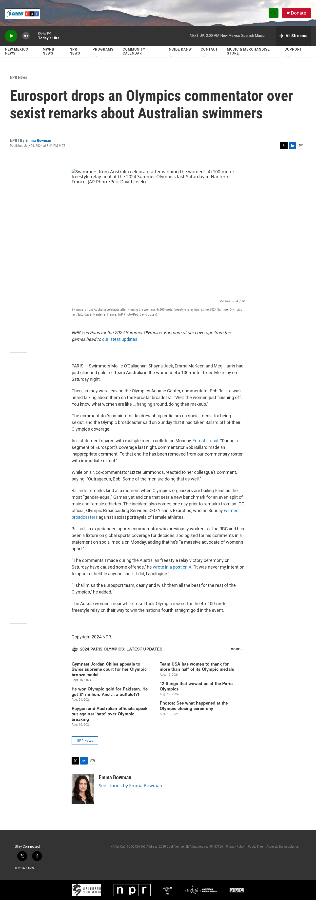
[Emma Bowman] (83, 789)
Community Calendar (134, 51)
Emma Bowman (38, 140)
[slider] (34, 35)
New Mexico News (16, 51)
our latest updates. (120, 339)
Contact (209, 49)
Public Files (255, 846)
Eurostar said (205, 440)
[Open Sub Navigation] (96, 57)
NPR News (75, 51)
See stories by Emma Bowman (130, 785)
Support (293, 49)
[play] (11, 36)
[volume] (26, 35)
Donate (298, 13)
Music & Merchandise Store (248, 51)
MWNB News (48, 51)
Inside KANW (180, 49)
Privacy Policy (235, 846)
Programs (103, 49)
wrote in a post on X (172, 567)
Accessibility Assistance (282, 846)
